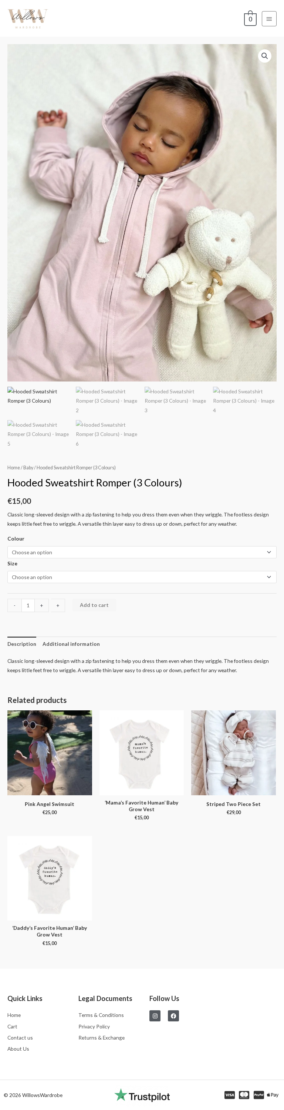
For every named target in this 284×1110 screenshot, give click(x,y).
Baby (28, 467)
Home (13, 467)
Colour (15, 538)
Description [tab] (21, 644)
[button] (264, 56)
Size (12, 563)
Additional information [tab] (71, 644)
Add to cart (94, 605)
